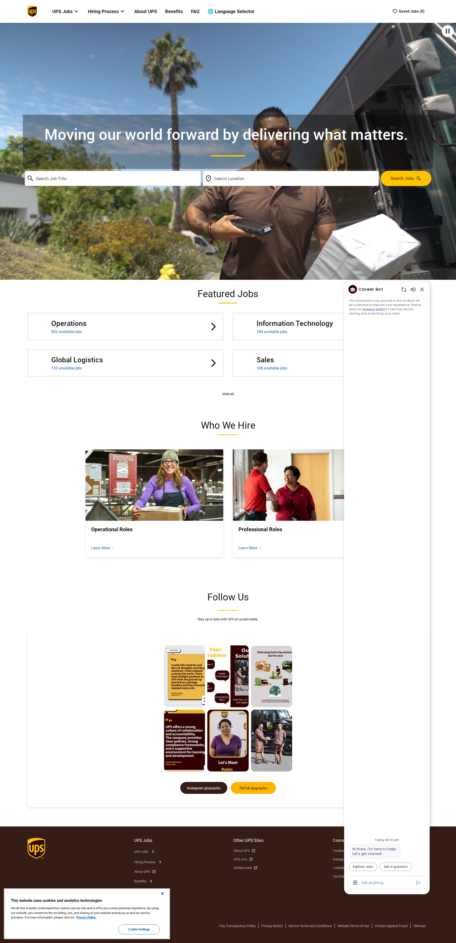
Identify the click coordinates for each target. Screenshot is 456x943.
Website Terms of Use (353, 926)
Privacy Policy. (86, 917)
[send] (419, 883)
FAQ (195, 11)
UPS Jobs (141, 851)
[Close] (162, 893)
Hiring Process (145, 862)
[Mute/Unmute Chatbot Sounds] (413, 289)
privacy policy (374, 309)
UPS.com (240, 859)
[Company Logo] (32, 11)
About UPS (145, 11)
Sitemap (419, 926)
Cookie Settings (139, 929)
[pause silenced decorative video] (448, 31)
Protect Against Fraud (391, 926)
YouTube (339, 876)
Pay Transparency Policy (237, 926)
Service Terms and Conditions (310, 926)
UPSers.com (243, 867)
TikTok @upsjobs (253, 788)
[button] (228, 394)
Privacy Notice (272, 926)
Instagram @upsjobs (204, 788)
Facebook (340, 850)
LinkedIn (339, 867)
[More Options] (355, 882)
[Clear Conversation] (403, 289)
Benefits (174, 11)
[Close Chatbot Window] (422, 289)
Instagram (340, 859)
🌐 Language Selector (231, 11)
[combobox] (113, 178)
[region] (387, 586)
